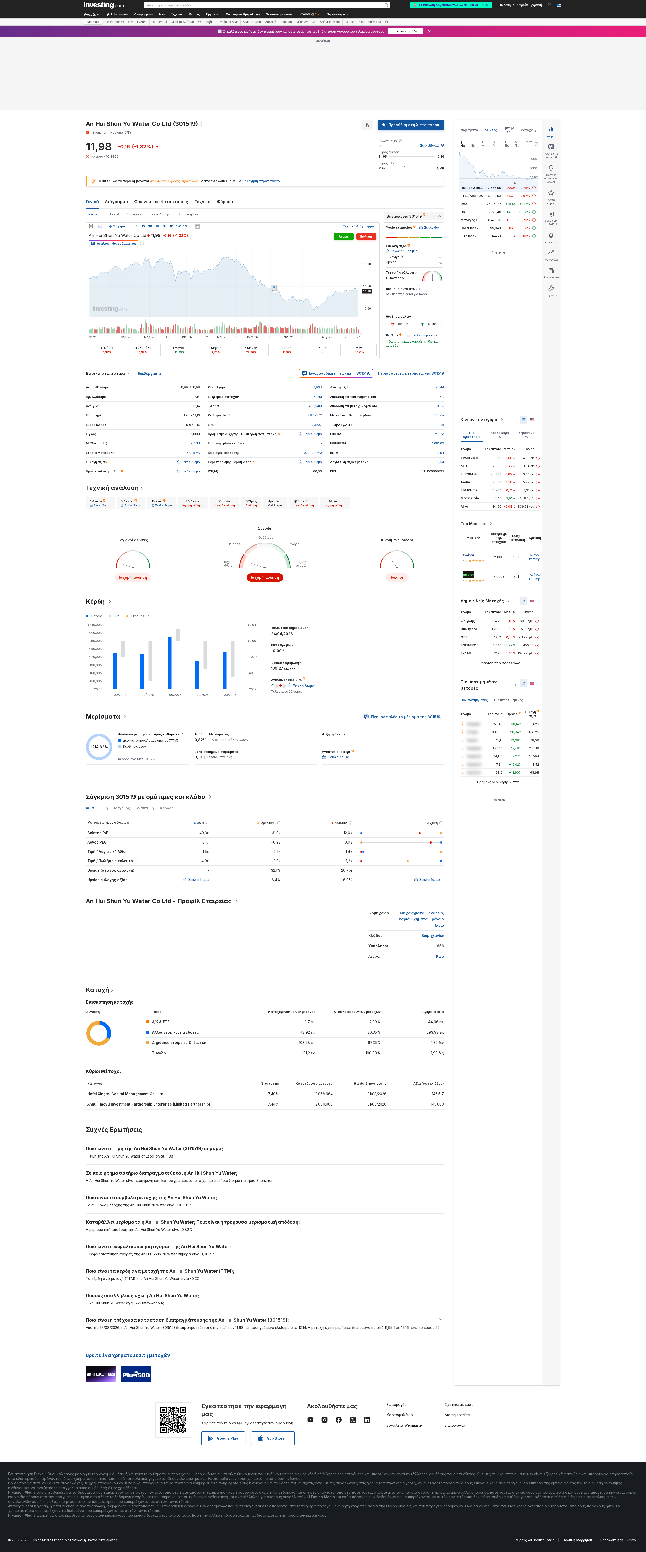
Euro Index (468, 236)
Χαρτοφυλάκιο (400, 1415)
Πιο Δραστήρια (472, 435)
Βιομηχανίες (433, 935)
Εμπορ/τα (508, 130)
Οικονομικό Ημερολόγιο (243, 14)
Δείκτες (490, 130)
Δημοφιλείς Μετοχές (482, 600)
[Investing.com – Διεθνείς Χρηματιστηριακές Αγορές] (104, 5)
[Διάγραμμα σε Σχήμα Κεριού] (91, 226)
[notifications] (550, 4)
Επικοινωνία (455, 1425)
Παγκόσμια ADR (227, 22)
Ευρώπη (286, 22)
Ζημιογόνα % (526, 435)
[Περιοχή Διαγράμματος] (100, 226)
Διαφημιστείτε (457, 1415)
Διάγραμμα (116, 201)
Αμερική (270, 22)
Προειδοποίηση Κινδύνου (619, 1540)
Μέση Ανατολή (306, 22)
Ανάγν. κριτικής (535, 557)
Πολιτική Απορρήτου (577, 1540)
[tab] (100, 503)
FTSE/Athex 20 (472, 196)
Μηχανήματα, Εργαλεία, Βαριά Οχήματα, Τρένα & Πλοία (421, 919)
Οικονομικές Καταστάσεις (161, 201)
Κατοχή (97, 989)
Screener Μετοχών (120, 22)
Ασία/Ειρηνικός (330, 22)
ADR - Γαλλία (252, 22)
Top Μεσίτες (473, 523)
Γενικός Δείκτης (473, 188)
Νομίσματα (469, 130)
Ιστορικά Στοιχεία (160, 214)
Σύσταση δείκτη (190, 214)
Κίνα (440, 956)
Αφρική (350, 22)
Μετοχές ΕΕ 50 (472, 220)
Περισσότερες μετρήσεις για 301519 (411, 373)
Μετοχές (527, 130)
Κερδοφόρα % (500, 435)
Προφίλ (114, 214)
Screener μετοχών (279, 14)
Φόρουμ (225, 201)
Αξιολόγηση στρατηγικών (259, 181)
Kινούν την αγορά (479, 419)
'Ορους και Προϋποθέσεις (535, 1540)
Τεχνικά (202, 201)
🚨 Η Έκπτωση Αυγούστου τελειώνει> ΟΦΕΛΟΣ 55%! (451, 5)
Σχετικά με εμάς (459, 1404)
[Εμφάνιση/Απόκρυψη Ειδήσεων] (197, 226)
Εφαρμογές (397, 1404)
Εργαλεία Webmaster (405, 1425)
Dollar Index (469, 228)
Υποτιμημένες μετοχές (374, 22)
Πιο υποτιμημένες (474, 700)
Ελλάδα (142, 22)
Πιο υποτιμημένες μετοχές (479, 685)
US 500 (466, 212)
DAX (464, 204)
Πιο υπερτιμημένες (508, 700)
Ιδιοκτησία (133, 214)
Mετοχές (93, 22)
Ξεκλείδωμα (429, 145)
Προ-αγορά (159, 22)
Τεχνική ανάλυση (112, 487)
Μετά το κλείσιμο (182, 22)
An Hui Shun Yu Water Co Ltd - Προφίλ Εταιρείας (159, 901)
